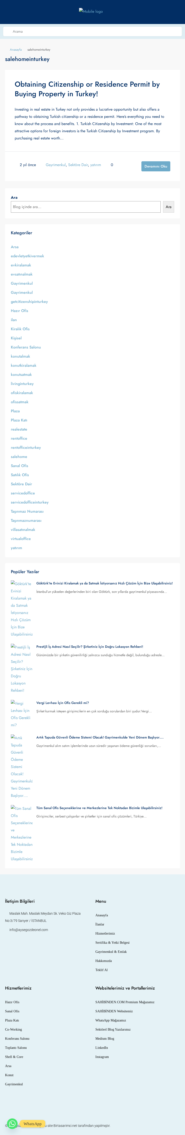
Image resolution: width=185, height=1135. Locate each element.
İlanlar (99, 924)
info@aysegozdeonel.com (28, 930)
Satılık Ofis (20, 475)
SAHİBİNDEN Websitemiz (114, 1011)
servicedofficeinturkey (30, 502)
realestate (19, 429)
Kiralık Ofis (20, 329)
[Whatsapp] (12, 1123)
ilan (14, 320)
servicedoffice (23, 493)
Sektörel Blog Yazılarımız (113, 1029)
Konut (9, 1075)
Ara (14, 197)
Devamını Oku (156, 166)
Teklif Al (101, 970)
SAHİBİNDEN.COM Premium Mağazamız (124, 1002)
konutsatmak (21, 374)
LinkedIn (101, 1048)
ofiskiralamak (22, 393)
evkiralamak (21, 265)
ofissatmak (19, 402)
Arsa (15, 247)
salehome (19, 456)
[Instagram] (159, 1126)
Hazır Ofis (19, 310)
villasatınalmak (23, 529)
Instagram (102, 1057)
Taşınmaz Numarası (27, 511)
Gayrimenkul (56, 165)
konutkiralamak (23, 365)
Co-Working (13, 1029)
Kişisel (16, 338)
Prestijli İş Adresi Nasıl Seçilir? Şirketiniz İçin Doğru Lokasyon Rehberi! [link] (89, 646)
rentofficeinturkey (26, 447)
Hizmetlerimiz (105, 933)
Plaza (15, 411)
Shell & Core (14, 1057)
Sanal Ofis (19, 465)
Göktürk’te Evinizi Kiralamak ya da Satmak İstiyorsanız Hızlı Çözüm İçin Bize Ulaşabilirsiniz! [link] (104, 583)
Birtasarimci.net (65, 1126)
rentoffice (19, 438)
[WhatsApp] (175, 1126)
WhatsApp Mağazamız (110, 1020)
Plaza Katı (19, 420)
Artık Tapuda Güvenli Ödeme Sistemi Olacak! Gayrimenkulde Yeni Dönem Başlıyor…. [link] (100, 737)
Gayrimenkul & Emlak (111, 952)
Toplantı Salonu (16, 1048)
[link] (22, 608)
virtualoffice (21, 538)
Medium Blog (104, 1038)
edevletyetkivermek (27, 256)
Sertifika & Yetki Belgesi (112, 942)
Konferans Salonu (26, 347)
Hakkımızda (103, 961)
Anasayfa (16, 49)
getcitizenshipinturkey (29, 301)
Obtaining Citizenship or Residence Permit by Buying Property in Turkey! (87, 89)
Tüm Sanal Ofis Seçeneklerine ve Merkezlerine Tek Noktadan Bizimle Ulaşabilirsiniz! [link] (99, 807)
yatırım (95, 165)
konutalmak (20, 356)
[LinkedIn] (167, 1126)
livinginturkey (22, 383)
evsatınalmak (22, 274)
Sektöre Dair (78, 165)
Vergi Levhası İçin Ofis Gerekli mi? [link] (62, 702)
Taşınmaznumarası (26, 520)
